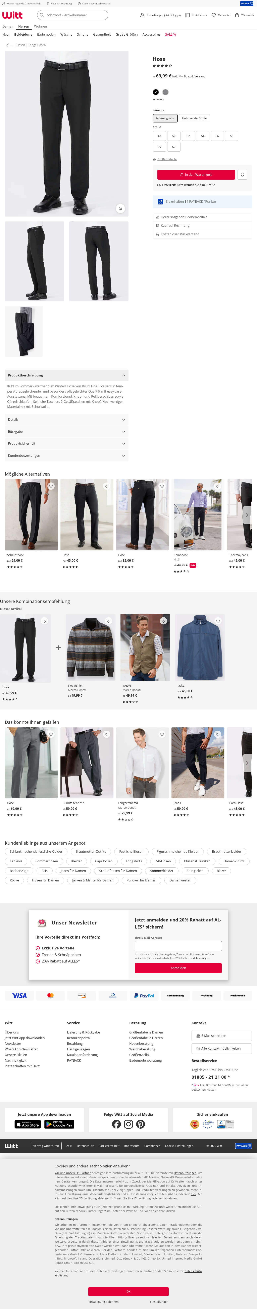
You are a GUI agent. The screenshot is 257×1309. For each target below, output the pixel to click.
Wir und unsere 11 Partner (73, 1173)
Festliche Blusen (131, 851)
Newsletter (13, 1043)
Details (13, 419)
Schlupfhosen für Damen (118, 871)
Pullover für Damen (141, 880)
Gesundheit (102, 34)
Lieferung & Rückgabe (83, 1032)
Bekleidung (23, 34)
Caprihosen (104, 861)
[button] (6, 45)
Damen (7, 26)
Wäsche (66, 34)
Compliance (152, 1146)
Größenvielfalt (140, 1055)
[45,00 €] (86, 514)
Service (73, 1022)
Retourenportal (79, 1038)
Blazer (221, 871)
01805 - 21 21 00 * (211, 1077)
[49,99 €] (90, 647)
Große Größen (127, 34)
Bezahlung (75, 1043)
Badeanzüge (19, 871)
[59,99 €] (86, 763)
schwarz (158, 99)
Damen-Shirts (234, 861)
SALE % (170, 34)
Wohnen (40, 26)
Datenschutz (85, 1146)
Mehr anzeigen (201, 958)
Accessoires (151, 34)
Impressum (132, 1146)
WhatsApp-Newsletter (21, 1049)
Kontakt (199, 1022)
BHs (45, 871)
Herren (23, 26)
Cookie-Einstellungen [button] (179, 1146)
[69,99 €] (31, 763)
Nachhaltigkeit (16, 1060)
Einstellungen (159, 1302)
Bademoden (46, 34)
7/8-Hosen (163, 861)
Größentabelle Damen (146, 1032)
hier (193, 1194)
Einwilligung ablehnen (104, 1302)
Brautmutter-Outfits (91, 851)
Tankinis (16, 861)
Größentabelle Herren (146, 1038)
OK (128, 1291)
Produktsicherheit (21, 443)
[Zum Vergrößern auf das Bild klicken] (120, 208)
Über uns (12, 1032)
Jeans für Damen (73, 871)
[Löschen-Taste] (104, 15)
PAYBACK (74, 1060)
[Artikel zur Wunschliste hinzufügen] (242, 175)
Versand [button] (200, 76)
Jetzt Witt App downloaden (25, 1038)
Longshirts (134, 861)
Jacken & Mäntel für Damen (92, 880)
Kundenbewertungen (24, 455)
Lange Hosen (37, 45)
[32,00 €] (142, 514)
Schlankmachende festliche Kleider (36, 851)
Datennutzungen (185, 1173)
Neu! (5, 34)
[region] (128, 1234)
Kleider (76, 861)
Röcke (14, 880)
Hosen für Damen (45, 880)
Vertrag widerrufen (46, 1146)
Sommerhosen (47, 861)
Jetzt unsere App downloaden (44, 1114)
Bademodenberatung (145, 1060)
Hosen (21, 45)
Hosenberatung (141, 1043)
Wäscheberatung (142, 1049)
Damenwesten (180, 880)
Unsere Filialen (16, 1055)
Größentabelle (167, 159)
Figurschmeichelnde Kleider (178, 851)
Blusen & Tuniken (197, 861)
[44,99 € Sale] (197, 514)
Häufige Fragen (78, 1049)
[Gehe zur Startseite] (12, 15)
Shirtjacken (195, 871)
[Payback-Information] (243, 1146)
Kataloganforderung (82, 1055)
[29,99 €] (142, 763)
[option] (156, 92)
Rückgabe (15, 431)
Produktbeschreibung (25, 375)
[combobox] (81, 15)
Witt (9, 1022)
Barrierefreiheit (109, 1146)
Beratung (137, 1022)
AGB (69, 1146)
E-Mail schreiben (211, 1036)
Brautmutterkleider (226, 851)
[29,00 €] (31, 514)
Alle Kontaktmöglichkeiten (221, 1048)
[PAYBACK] (247, 3)
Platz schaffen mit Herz (22, 1066)
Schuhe (82, 34)
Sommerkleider (161, 871)
